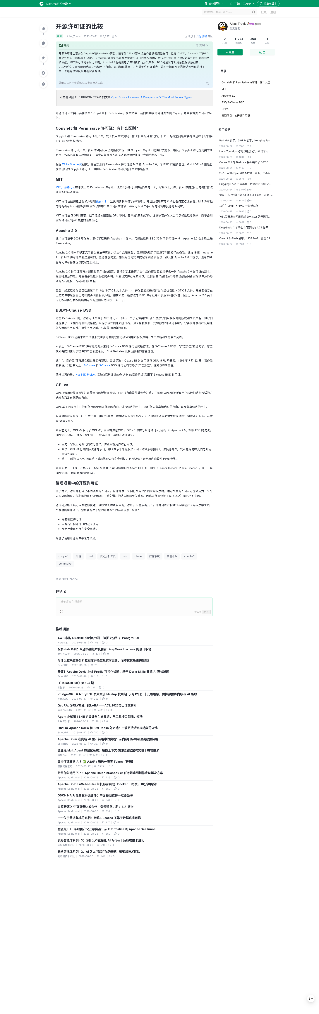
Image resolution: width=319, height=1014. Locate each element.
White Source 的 (72, 164)
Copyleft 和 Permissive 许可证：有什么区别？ (248, 82)
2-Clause (89, 365)
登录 (264, 12)
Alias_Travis (238, 23)
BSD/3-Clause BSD (233, 102)
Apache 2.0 (228, 95)
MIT (224, 89)
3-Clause (104, 365)
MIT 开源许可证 (65, 187)
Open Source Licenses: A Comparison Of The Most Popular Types (151, 97)
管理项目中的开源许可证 (236, 115)
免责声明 (101, 201)
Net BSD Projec (85, 374)
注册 (273, 12)
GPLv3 (225, 108)
